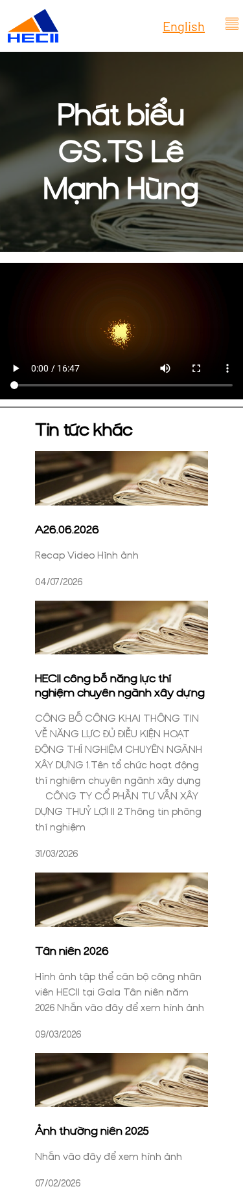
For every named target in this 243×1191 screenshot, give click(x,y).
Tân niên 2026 (72, 951)
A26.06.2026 (67, 529)
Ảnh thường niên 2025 (92, 1131)
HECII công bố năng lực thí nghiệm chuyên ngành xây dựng (120, 685)
